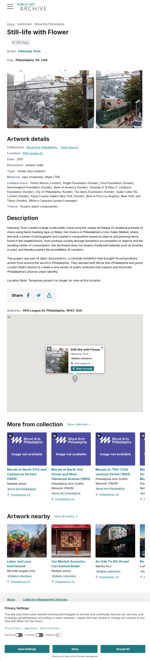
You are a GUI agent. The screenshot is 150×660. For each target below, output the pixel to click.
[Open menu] (10, 6)
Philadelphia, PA (20, 494)
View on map (84, 368)
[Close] (102, 347)
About (11, 599)
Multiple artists (17, 483)
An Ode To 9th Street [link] (112, 561)
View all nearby (64, 516)
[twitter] (38, 295)
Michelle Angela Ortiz (21, 571)
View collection (77, 424)
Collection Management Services (45, 599)
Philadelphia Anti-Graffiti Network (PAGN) (67, 486)
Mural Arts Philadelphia (49, 23)
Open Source (69, 147)
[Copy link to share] (49, 295)
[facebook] (28, 295)
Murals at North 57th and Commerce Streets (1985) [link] (26, 474)
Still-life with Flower (86, 349)
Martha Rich (104, 566)
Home (10, 24)
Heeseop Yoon (29, 51)
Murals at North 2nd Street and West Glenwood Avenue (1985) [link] (70, 474)
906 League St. (33, 153)
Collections (24, 23)
